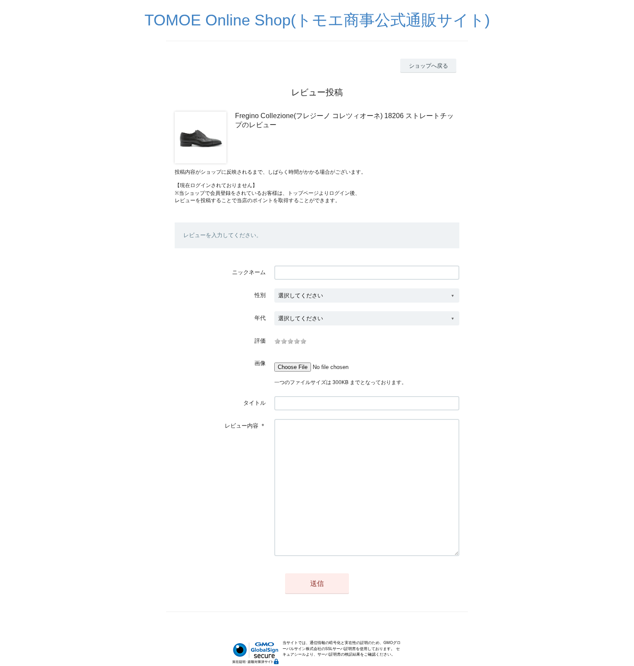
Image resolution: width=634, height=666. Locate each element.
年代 (260, 318)
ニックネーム (249, 272)
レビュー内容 (241, 425)
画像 (260, 363)
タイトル (254, 403)
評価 (260, 341)
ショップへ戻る (428, 66)
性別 (260, 295)
